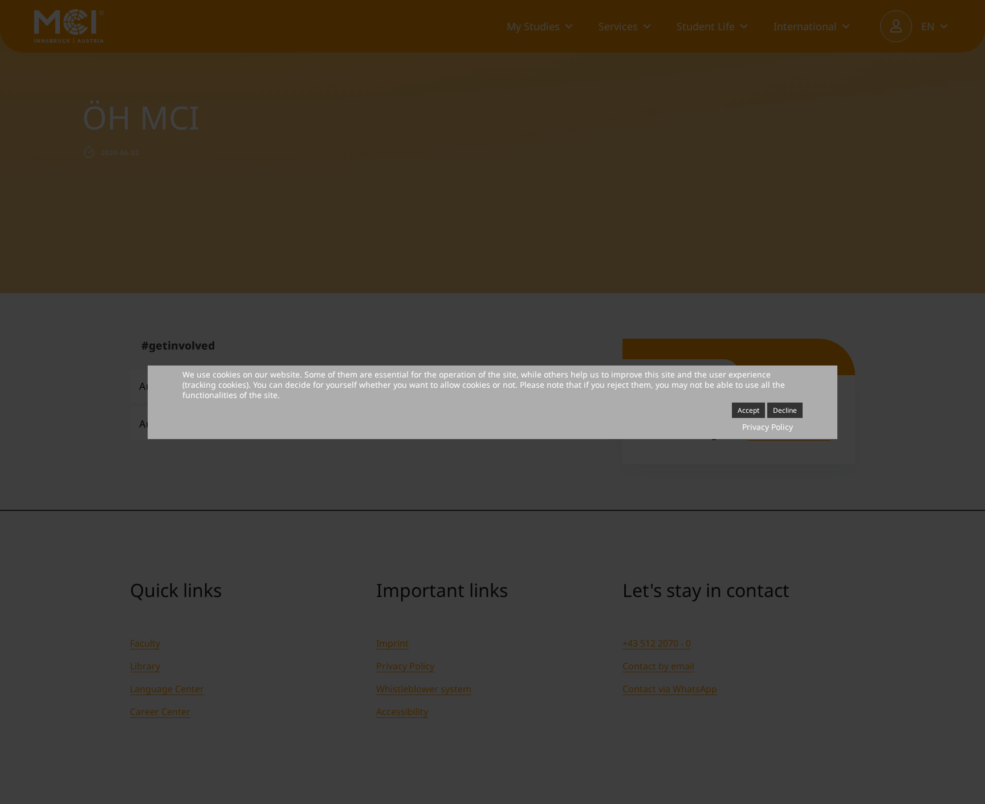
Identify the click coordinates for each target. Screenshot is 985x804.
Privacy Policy (767, 426)
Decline (785, 410)
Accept (748, 410)
